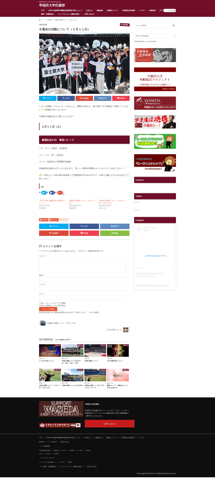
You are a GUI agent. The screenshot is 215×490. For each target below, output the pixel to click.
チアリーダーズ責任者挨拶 (46, 462)
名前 (41, 275)
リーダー (142, 10)
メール (42, 284)
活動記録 (99, 10)
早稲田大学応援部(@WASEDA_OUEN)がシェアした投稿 (158, 286)
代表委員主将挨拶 (128, 10)
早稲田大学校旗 (64, 442)
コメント (42, 256)
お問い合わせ (89, 14)
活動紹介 (88, 450)
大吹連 (40, 453)
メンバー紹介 (61, 462)
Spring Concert (48, 453)
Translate (152, 41)
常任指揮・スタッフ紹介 (76, 450)
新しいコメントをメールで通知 (53, 303)
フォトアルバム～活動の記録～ (69, 14)
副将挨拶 (41, 442)
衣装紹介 (70, 462)
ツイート (137, 202)
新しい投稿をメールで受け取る (53, 306)
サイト (41, 294)
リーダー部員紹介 (52, 442)
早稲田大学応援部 (52, 5)
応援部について (112, 10)
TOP (42, 10)
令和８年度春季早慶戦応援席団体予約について (65, 10)
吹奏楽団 (152, 10)
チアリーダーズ (48, 458)
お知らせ (89, 10)
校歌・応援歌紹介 (47, 14)
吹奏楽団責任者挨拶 (44, 450)
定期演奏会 (56, 453)
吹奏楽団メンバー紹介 (59, 450)
